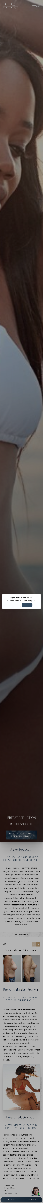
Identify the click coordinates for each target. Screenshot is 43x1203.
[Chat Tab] (21, 601)
